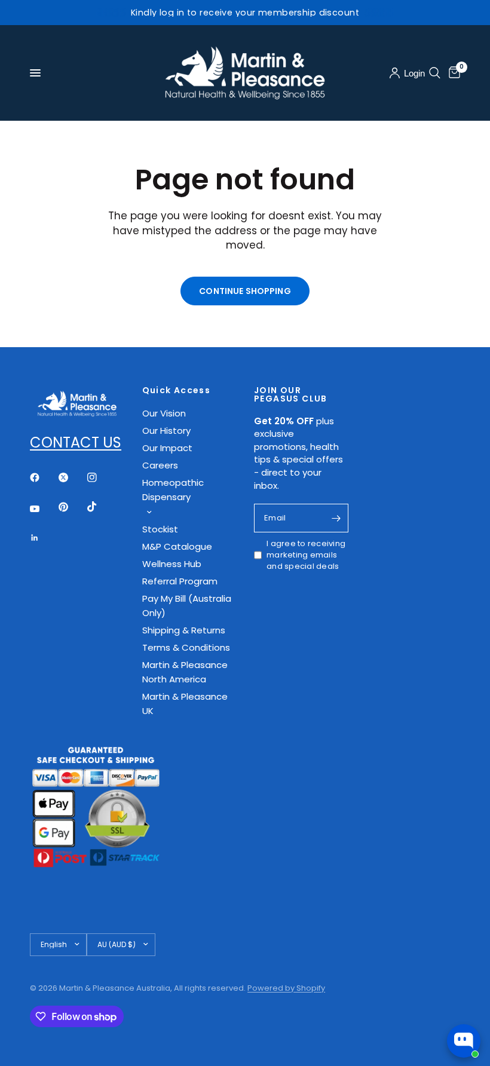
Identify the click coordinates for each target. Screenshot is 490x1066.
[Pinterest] (72, 507)
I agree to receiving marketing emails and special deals (306, 554)
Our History (166, 430)
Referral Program (180, 581)
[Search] (435, 73)
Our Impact (167, 448)
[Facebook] (43, 477)
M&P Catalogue (177, 546)
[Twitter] (72, 477)
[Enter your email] (336, 518)
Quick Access (176, 390)
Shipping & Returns (183, 630)
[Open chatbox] (463, 1041)
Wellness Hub (171, 563)
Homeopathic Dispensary (173, 489)
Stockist (160, 529)
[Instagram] (100, 477)
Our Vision (164, 413)
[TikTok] (100, 507)
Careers (160, 465)
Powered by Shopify (286, 988)
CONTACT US (75, 442)
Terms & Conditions (186, 647)
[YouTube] (43, 508)
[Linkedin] (43, 538)
